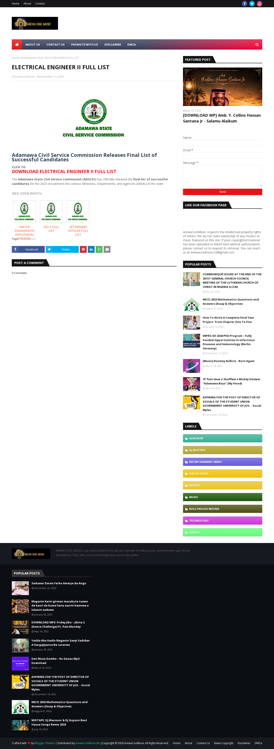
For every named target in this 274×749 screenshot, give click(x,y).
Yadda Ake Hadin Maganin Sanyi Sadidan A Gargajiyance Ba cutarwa (60, 643)
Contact (40, 3)
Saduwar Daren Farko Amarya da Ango (58, 583)
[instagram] (259, 3)
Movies (194, 485)
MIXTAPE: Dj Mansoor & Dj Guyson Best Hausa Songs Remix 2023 (59, 722)
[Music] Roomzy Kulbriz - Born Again (229, 361)
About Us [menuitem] (32, 44)
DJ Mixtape (197, 450)
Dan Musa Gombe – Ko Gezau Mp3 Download (55, 661)
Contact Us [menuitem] (55, 44)
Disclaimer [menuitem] (112, 44)
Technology (199, 520)
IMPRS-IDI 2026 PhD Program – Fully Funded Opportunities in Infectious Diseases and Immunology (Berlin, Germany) (229, 342)
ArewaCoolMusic (134, 743)
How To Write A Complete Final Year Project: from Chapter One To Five (228, 320)
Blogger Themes (45, 743)
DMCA (258, 743)
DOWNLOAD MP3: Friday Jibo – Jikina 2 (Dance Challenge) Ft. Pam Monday (58, 624)
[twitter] (252, 3)
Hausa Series (199, 473)
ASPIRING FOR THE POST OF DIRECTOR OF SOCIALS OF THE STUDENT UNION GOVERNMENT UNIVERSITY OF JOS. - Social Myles (232, 403)
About (27, 3)
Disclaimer (244, 743)
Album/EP (196, 438)
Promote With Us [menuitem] (84, 44)
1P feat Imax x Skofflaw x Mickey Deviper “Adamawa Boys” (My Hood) (232, 381)
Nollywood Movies (204, 509)
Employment (29, 58)
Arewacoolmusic (25, 76)
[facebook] (244, 3)
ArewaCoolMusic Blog (89, 743)
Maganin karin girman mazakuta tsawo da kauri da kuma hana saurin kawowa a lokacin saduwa (60, 605)
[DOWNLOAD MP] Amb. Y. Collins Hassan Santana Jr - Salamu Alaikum (222, 118)
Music (193, 497)
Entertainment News (205, 462)
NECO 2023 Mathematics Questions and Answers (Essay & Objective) (231, 301)
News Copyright (223, 743)
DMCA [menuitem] (131, 44)
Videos (194, 532)
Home (15, 3)
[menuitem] (17, 44)
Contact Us (203, 743)
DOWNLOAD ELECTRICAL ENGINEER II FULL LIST (64, 171)
